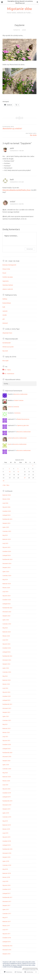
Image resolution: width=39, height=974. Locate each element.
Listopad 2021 (7, 700)
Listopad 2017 (7, 893)
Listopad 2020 (7, 748)
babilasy (5, 299)
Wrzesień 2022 (7, 660)
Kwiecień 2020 (7, 776)
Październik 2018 (7, 849)
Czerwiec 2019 (7, 817)
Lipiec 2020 (6, 764)
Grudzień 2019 (7, 793)
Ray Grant (5, 351)
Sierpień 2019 (6, 809)
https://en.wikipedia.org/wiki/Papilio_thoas (16, 190)
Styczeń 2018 (6, 885)
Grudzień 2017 (7, 889)
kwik (12, 179)
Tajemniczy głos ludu (23, 425)
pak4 (12, 148)
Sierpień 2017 (6, 905)
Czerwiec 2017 (7, 913)
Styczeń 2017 (6, 933)
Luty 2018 (5, 881)
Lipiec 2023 (6, 620)
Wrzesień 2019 (7, 805)
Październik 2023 (7, 607)
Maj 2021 (5, 724)
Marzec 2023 (6, 636)
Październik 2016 (7, 945)
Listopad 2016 (7, 941)
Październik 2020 (7, 752)
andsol (24, 30)
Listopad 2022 (7, 652)
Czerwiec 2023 (7, 624)
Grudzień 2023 (7, 599)
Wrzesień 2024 (7, 563)
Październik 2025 (7, 519)
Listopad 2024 (7, 555)
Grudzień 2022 (7, 648)
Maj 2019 (5, 821)
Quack (9, 444)
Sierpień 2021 (6, 712)
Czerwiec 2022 (7, 672)
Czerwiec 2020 (7, 768)
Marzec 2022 (6, 684)
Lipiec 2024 (6, 571)
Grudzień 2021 (7, 696)
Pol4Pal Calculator (8, 277)
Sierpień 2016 (6, 954)
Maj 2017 (5, 917)
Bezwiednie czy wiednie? (12, 128)
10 (9, 471)
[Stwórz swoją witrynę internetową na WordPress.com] (19, 2)
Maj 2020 (5, 772)
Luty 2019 (5, 833)
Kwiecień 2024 (7, 583)
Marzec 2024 (6, 587)
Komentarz (30, 249)
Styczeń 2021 (6, 740)
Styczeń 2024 (6, 595)
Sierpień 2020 (6, 760)
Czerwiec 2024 (7, 575)
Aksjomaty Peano (7, 333)
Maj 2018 (5, 869)
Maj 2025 (5, 535)
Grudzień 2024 (7, 551)
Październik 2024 (7, 559)
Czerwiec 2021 (7, 720)
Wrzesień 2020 (7, 756)
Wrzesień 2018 (7, 853)
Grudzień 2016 (7, 937)
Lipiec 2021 (6, 716)
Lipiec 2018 (6, 861)
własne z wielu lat (8, 289)
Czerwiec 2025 (7, 531)
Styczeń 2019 (6, 837)
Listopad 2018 (7, 845)
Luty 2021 (5, 736)
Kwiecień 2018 (7, 873)
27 (24, 477)
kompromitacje (7, 303)
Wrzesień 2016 (7, 949)
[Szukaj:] (19, 383)
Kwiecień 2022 (7, 680)
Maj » (7, 485)
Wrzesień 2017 (7, 901)
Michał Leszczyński (8, 347)
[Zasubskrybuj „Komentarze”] (3, 373)
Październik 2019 (7, 801)
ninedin (5, 315)
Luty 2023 (5, 640)
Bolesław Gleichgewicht (9, 265)
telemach (5, 323)
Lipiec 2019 (6, 813)
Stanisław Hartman (8, 285)
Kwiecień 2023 (7, 632)
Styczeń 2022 (6, 692)
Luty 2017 (5, 929)
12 (18, 471)
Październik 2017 (7, 897)
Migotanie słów (19, 9)
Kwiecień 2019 (7, 825)
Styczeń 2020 (6, 789)
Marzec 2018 (6, 877)
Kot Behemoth (7, 343)
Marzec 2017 (6, 925)
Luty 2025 (5, 543)
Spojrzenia (6, 281)
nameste (5, 311)
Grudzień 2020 (7, 744)
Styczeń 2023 (6, 644)
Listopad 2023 (7, 603)
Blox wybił (5, 360)
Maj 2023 (5, 628)
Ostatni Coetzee (18, 400)
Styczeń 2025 (6, 547)
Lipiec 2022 (6, 668)
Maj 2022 (5, 676)
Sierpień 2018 (6, 857)
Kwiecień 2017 (7, 921)
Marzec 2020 (6, 780)
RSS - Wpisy (7, 369)
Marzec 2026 (6, 499)
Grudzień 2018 (7, 841)
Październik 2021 (7, 704)
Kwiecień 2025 (7, 539)
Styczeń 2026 (6, 507)
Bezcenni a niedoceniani (20, 394)
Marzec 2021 (6, 732)
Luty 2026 (5, 503)
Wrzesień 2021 (7, 708)
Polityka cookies (18, 966)
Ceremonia (16, 406)
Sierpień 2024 (6, 567)
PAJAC (4, 273)
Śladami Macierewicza (23, 419)
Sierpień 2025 (6, 523)
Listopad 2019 (7, 797)
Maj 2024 (5, 579)
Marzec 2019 (6, 829)
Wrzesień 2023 (7, 611)
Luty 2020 (5, 784)
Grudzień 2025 (7, 511)
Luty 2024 (5, 591)
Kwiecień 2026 (7, 495)
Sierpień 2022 (6, 664)
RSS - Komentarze (9, 373)
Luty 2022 (5, 688)
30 (3, 480)
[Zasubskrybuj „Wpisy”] (3, 369)
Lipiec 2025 (6, 527)
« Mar (4, 485)
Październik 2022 (7, 656)
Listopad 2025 (7, 515)
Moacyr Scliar (6, 269)
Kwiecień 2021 (7, 728)
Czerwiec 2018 (7, 865)
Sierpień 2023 (6, 616)
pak (4, 319)
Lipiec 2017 (6, 909)
